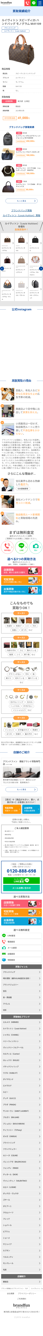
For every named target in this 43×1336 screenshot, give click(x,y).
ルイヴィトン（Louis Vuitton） (15, 31)
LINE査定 (11, 935)
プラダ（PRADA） (10, 1104)
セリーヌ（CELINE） (11, 1155)
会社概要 (10, 1293)
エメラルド (7, 1085)
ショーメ (6, 1238)
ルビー (5, 1092)
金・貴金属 (7, 997)
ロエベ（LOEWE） (10, 1187)
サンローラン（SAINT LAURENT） (16, 1111)
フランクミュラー (10, 1149)
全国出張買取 (29, 809)
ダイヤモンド (8, 1079)
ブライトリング (9, 1142)
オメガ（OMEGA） (10, 1136)
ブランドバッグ (9, 28)
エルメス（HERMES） (11, 1022)
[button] (2, 269)
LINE (34, 3)
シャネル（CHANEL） (11, 1035)
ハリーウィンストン (10, 1041)
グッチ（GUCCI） (10, 1098)
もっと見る (21, 789)
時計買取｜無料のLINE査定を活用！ (17, 978)
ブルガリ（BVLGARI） (11, 1117)
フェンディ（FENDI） (11, 1168)
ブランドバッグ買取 (21, 210)
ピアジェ (6, 1231)
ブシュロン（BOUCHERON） (14, 1123)
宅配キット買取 (11, 809)
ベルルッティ (8, 1257)
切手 (4, 1010)
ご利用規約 (21, 1299)
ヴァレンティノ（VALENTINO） (15, 1181)
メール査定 (12, 948)
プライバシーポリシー (27, 1293)
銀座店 (5, 1281)
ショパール (7, 1225)
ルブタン (6, 1250)
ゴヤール (6, 1200)
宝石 (4, 991)
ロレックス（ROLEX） (11, 1060)
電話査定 (11, 941)
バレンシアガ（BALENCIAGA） (15, 1162)
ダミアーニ (7, 1206)
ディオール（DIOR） (11, 1174)
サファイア (7, 1244)
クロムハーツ (8, 1212)
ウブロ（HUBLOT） (11, 1073)
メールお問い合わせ (21, 888)
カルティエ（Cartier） (12, 1054)
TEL (27, 3)
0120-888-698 (21, 871)
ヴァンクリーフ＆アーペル (13, 1047)
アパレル (6, 1004)
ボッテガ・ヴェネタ (10, 1193)
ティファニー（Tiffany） (13, 1130)
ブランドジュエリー (10, 984)
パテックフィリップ (10, 1066)
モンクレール (8, 1263)
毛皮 (4, 1269)
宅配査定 (11, 960)
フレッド (6, 1219)
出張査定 (11, 954)
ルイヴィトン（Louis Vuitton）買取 (21, 215)
